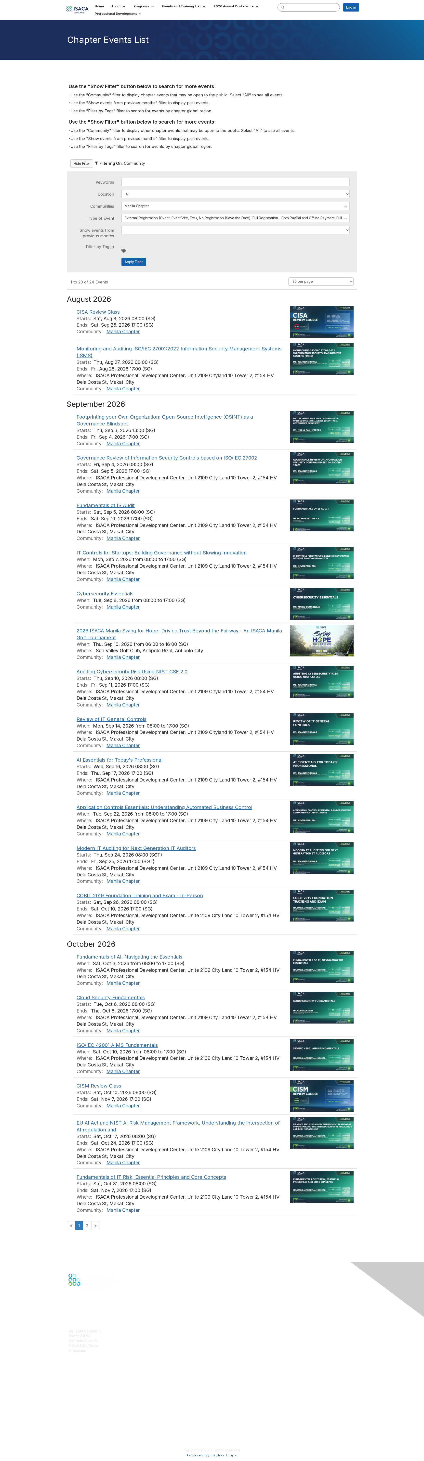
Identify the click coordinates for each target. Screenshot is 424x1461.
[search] (283, 7)
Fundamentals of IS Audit (106, 505)
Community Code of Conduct (91, 1421)
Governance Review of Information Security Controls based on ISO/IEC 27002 (167, 458)
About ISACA (78, 1416)
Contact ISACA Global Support (93, 1395)
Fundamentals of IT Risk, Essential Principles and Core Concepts (151, 1177)
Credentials (77, 1388)
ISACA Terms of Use (84, 1431)
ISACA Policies (80, 1426)
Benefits (75, 1383)
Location (106, 194)
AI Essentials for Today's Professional (119, 760)
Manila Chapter (123, 331)
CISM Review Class (99, 1086)
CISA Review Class (98, 312)
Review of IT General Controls (111, 719)
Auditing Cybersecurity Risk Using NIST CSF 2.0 (132, 672)
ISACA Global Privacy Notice (91, 1436)
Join (71, 1378)
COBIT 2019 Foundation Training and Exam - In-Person (140, 895)
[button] (119, 6)
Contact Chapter (81, 1358)
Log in (351, 7)
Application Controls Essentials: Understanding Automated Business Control (164, 807)
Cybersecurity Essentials (105, 594)
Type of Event (101, 218)
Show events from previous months (97, 233)
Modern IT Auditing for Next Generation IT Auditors (136, 848)
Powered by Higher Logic (212, 1455)
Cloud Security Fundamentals (111, 997)
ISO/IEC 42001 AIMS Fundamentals (117, 1045)
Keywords (105, 182)
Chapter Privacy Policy (86, 1443)
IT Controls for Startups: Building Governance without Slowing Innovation (162, 553)
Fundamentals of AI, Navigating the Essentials (129, 957)
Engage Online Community (90, 1310)
